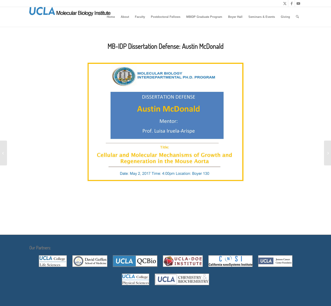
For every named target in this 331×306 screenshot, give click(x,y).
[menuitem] (111, 17)
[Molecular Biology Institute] (70, 17)
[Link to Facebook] (291, 3)
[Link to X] (284, 3)
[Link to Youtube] (298, 3)
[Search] (297, 17)
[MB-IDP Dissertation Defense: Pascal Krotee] (3, 153)
